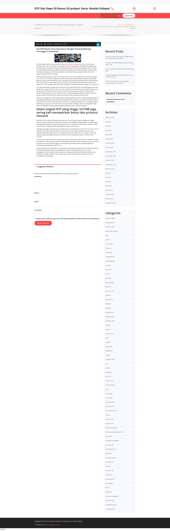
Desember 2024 (110, 203)
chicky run (108, 248)
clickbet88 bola (110, 257)
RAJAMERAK (109, 351)
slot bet (107, 415)
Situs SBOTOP (109, 406)
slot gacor (59, 44)
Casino (107, 239)
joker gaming (109, 282)
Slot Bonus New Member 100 (114, 432)
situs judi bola (109, 402)
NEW (107, 338)
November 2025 (110, 156)
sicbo (107, 389)
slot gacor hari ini (110, 458)
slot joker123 (109, 462)
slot (57, 122)
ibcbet (107, 274)
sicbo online (109, 398)
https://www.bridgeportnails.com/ (75, 64)
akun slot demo (110, 218)
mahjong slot (109, 312)
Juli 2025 (108, 173)
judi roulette (109, 299)
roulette (108, 355)
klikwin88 (108, 304)
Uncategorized (128, 25)
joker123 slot (109, 291)
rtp (106, 364)
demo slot (108, 269)
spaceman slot (110, 500)
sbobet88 (108, 372)
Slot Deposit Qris (110, 449)
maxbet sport (109, 334)
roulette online (110, 359)
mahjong (108, 308)
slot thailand (109, 483)
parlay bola (108, 346)
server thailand (110, 385)
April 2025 (108, 186)
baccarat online (110, 227)
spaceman (108, 492)
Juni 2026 (108, 126)
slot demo (108, 436)
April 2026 (108, 134)
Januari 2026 (109, 147)
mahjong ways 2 (110, 321)
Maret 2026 (109, 139)
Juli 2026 (108, 122)
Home (119, 25)
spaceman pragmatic (111, 496)
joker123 (108, 287)
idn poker (108, 278)
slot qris (108, 466)
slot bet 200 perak (111, 428)
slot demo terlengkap (112, 440)
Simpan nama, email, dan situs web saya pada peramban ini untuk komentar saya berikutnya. (68, 218)
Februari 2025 (109, 194)
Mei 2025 (108, 181)
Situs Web (38, 210)
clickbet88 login (110, 261)
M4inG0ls (40, 44)
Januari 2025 (109, 199)
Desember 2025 (110, 152)
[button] (119, 16)
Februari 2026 (109, 143)
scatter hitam (109, 381)
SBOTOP (108, 376)
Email (37, 201)
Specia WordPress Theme (52, 525)
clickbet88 (108, 252)
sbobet (107, 368)
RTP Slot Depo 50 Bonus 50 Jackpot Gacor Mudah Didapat (72, 8)
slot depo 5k (109, 445)
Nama (37, 193)
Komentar (38, 176)
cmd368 (107, 265)
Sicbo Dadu (108, 393)
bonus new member (111, 231)
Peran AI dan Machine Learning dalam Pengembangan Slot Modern (117, 82)
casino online (109, 244)
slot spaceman (110, 479)
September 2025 (110, 164)
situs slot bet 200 (111, 410)
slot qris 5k (108, 475)
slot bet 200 (109, 423)
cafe (106, 235)
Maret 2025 (109, 190)
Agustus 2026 (109, 117)
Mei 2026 (108, 130)
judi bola (108, 295)
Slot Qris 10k (109, 470)
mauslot (107, 325)
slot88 (64, 44)
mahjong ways (109, 316)
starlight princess (110, 505)
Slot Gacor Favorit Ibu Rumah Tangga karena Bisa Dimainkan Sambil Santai (119, 57)
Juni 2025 (108, 177)
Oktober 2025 (109, 160)
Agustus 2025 (109, 169)
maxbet (107, 329)
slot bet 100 (109, 419)
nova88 (107, 342)
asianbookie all (109, 222)
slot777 (107, 487)
